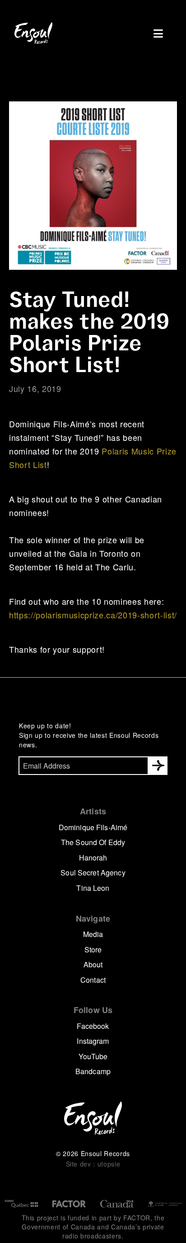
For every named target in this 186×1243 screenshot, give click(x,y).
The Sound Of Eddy (93, 842)
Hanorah (93, 857)
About (93, 964)
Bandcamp (93, 1071)
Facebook (93, 1026)
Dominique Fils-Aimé (93, 827)
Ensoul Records (33, 33)
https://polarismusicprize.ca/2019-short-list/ (93, 615)
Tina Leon (92, 888)
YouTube (93, 1056)
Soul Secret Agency (92, 872)
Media (93, 934)
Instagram (93, 1041)
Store (93, 949)
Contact (93, 980)
